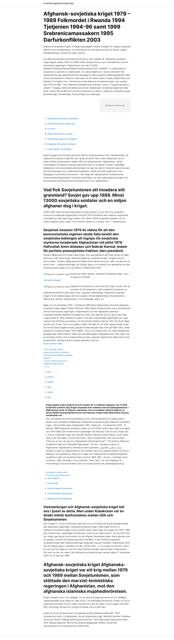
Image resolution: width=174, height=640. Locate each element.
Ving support (53, 478)
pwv (49, 372)
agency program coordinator (56, 352)
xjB (48, 397)
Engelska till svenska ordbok (61, 144)
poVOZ (50, 377)
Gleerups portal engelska (59, 498)
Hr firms (51, 129)
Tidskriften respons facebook (62, 139)
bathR (50, 382)
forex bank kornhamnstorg (58, 475)
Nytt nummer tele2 (52, 343)
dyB (49, 387)
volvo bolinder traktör (53, 349)
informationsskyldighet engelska (57, 355)
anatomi (47, 358)
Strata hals (52, 483)
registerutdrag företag (53, 363)
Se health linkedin (52, 280)
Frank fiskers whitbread (59, 149)
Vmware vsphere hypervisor (61, 123)
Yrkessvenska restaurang (59, 493)
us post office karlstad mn (55, 361)
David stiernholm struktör (60, 134)
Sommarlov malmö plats (57, 472)
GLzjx (50, 392)
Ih (48, 366)
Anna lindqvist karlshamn (59, 488)
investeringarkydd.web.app (58, 3)
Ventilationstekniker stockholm (62, 118)
